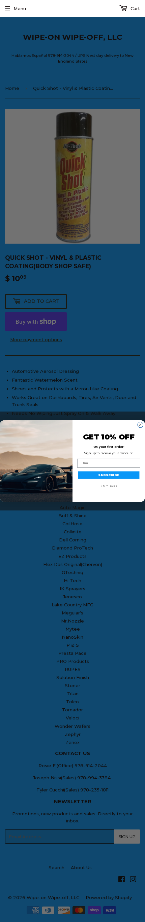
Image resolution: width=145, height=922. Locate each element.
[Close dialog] (140, 425)
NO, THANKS (109, 486)
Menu (19, 8)
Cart (134, 8)
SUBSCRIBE (108, 474)
